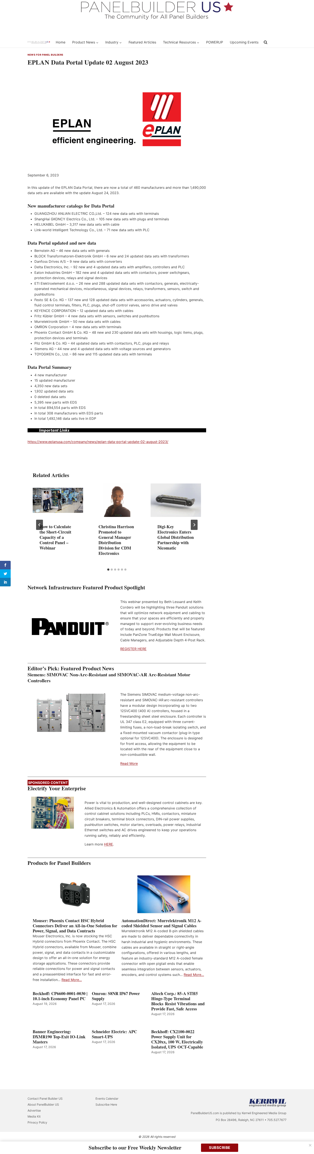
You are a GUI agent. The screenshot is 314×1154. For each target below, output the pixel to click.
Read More (129, 763)
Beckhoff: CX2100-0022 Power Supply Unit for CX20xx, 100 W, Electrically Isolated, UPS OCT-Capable (177, 1039)
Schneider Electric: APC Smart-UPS (114, 1034)
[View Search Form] (265, 42)
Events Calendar (106, 1098)
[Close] (310, 1145)
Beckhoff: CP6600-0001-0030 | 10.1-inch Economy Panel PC (60, 996)
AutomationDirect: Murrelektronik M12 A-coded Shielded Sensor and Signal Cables (161, 923)
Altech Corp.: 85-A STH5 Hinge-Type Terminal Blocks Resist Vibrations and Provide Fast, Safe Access (178, 1001)
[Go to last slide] (39, 525)
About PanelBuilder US (43, 1104)
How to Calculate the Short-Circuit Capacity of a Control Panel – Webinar (55, 537)
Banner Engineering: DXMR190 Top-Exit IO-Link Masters (59, 1036)
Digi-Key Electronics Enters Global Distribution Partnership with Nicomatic (175, 537)
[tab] (108, 569)
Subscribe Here (106, 1104)
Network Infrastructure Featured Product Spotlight (86, 587)
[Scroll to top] (306, 1142)
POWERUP (214, 42)
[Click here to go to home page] (39, 42)
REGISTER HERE (133, 649)
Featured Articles (142, 42)
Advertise (34, 1110)
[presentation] (58, 500)
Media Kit (34, 1116)
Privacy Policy (37, 1122)
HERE (108, 844)
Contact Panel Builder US (45, 1098)
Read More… (72, 980)
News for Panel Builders (45, 54)
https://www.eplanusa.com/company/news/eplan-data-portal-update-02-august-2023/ (98, 442)
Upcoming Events (244, 42)
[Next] (194, 525)
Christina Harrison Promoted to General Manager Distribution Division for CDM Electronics (116, 539)
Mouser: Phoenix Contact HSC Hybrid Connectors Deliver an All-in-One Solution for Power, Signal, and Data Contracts (75, 925)
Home (60, 42)
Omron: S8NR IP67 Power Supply (116, 996)
